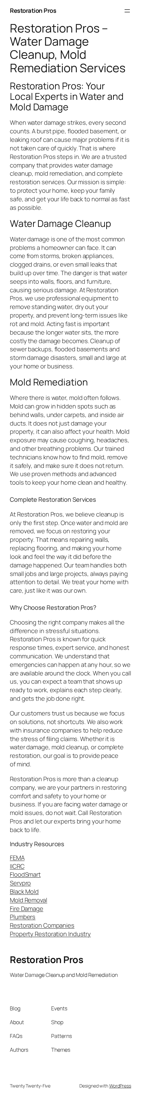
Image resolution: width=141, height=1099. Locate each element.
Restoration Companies (42, 925)
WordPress (120, 1086)
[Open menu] (127, 11)
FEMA (17, 857)
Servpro (20, 883)
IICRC (17, 866)
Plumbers (22, 916)
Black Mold (24, 891)
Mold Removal (28, 900)
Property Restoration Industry (50, 934)
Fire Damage (26, 908)
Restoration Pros (33, 10)
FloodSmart (25, 874)
